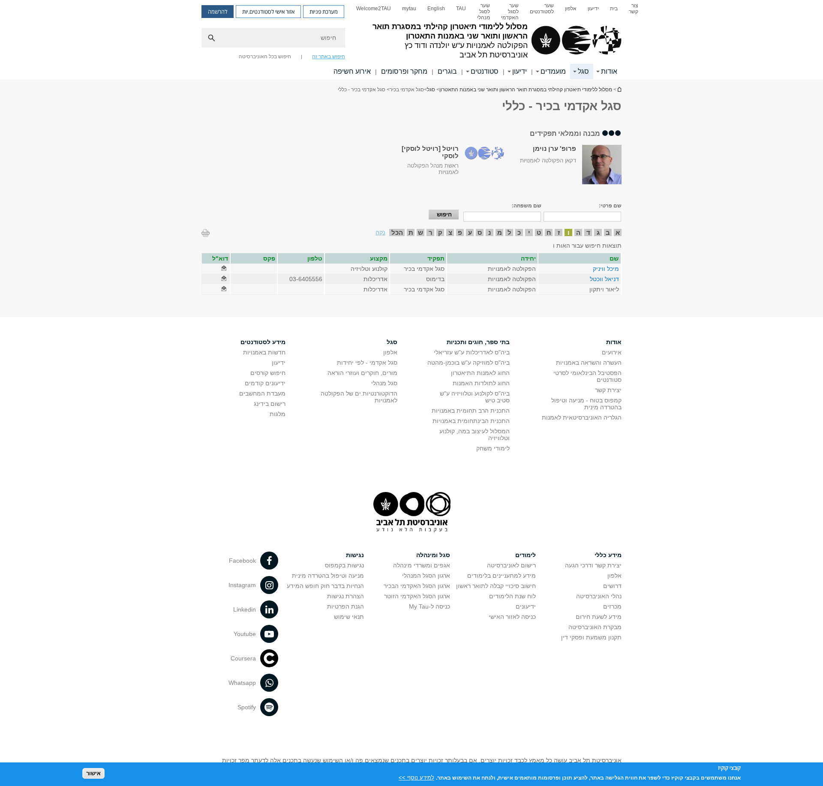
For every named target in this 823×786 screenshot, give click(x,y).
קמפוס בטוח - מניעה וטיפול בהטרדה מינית (586, 404)
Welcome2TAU (373, 9)
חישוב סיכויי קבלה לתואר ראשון (496, 585)
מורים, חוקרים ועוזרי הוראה (362, 372)
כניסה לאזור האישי (512, 616)
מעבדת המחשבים (262, 393)
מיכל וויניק (606, 268)
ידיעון (593, 9)
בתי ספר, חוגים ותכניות (478, 342)
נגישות (355, 555)
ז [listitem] (559, 232)
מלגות (277, 414)
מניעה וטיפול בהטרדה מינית (328, 575)
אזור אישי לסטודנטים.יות (268, 11)
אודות (609, 71)
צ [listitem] (450, 232)
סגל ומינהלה (433, 555)
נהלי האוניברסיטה (599, 596)
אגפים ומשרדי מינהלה (421, 565)
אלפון (571, 9)
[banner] (411, 40)
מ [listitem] (499, 232)
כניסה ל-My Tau (429, 606)
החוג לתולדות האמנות (481, 383)
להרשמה (217, 11)
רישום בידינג (269, 403)
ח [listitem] (549, 232)
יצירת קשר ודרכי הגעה (593, 565)
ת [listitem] (410, 232)
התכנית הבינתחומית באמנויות (471, 420)
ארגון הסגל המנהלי (426, 575)
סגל (583, 71)
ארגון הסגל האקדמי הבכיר (417, 585)
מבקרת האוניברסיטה (595, 627)
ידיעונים (526, 606)
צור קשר (633, 9)
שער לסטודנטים (542, 9)
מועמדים (553, 71)
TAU (461, 9)
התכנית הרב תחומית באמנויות (471, 410)
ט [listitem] (539, 232)
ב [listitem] (608, 232)
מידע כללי (608, 555)
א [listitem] (618, 232)
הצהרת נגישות (345, 596)
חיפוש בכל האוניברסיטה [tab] (265, 57)
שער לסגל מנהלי (483, 12)
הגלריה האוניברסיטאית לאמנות (582, 417)
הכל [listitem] (397, 232)
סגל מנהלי (384, 383)
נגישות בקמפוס (344, 565)
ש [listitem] (420, 232)
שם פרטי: (610, 206)
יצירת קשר (608, 390)
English (436, 9)
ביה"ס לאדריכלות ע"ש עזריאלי (472, 352)
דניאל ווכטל (604, 279)
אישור (93, 773)
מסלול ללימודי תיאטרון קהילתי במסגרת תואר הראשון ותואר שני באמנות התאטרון (619, 89)
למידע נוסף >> (416, 777)
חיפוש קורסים (267, 372)
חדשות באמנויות (264, 352)
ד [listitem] (588, 232)
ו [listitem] (569, 232)
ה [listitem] (578, 232)
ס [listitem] (480, 232)
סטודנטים (485, 71)
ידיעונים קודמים (265, 383)
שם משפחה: (526, 206)
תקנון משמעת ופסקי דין (591, 637)
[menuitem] (633, 12)
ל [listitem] (509, 232)
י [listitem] (529, 232)
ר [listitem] (431, 232)
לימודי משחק (493, 448)
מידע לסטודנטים (262, 342)
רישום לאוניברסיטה (511, 565)
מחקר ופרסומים (404, 71)
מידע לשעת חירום (599, 616)
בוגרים (447, 71)
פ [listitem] (460, 232)
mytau (409, 9)
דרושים (612, 585)
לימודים (525, 555)
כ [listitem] (519, 232)
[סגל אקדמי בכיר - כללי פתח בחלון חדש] (224, 268)
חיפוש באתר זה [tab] (328, 57)
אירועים (612, 352)
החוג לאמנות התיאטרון (480, 372)
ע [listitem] (470, 232)
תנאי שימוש (349, 616)
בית (614, 9)
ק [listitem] (440, 232)
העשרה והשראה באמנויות (589, 362)
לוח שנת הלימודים (512, 596)
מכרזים (612, 606)
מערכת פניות (323, 11)
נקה (380, 232)
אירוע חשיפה (352, 71)
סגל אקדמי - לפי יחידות (367, 362)
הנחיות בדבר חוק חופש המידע (325, 585)
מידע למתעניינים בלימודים (501, 575)
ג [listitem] (598, 232)
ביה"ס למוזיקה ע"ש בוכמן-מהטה (468, 362)
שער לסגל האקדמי (510, 12)
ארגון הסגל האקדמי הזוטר (417, 596)
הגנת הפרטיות (345, 606)
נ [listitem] (489, 232)
